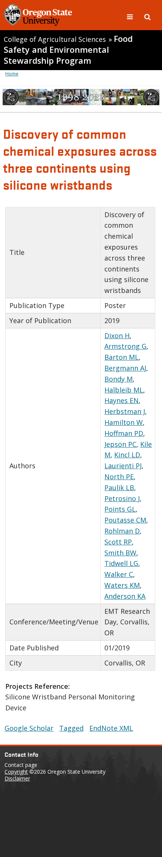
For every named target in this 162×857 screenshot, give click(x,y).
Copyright (16, 771)
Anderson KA (124, 596)
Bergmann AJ (125, 368)
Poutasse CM (125, 519)
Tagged (71, 728)
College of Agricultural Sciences (55, 39)
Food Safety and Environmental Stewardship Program (68, 49)
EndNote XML (111, 728)
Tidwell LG (121, 563)
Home (11, 74)
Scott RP (118, 541)
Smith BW (120, 552)
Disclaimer (17, 778)
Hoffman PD (123, 433)
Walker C (118, 574)
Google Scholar (29, 728)
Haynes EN (121, 400)
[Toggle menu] (130, 16)
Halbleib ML (123, 389)
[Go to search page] (147, 16)
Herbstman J (124, 411)
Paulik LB (119, 487)
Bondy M (118, 378)
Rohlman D (122, 530)
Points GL (120, 509)
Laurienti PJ (123, 465)
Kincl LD (127, 454)
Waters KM (122, 585)
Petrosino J (122, 498)
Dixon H (117, 335)
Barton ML (121, 357)
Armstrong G (125, 346)
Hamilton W (123, 422)
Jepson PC (120, 444)
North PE (119, 476)
